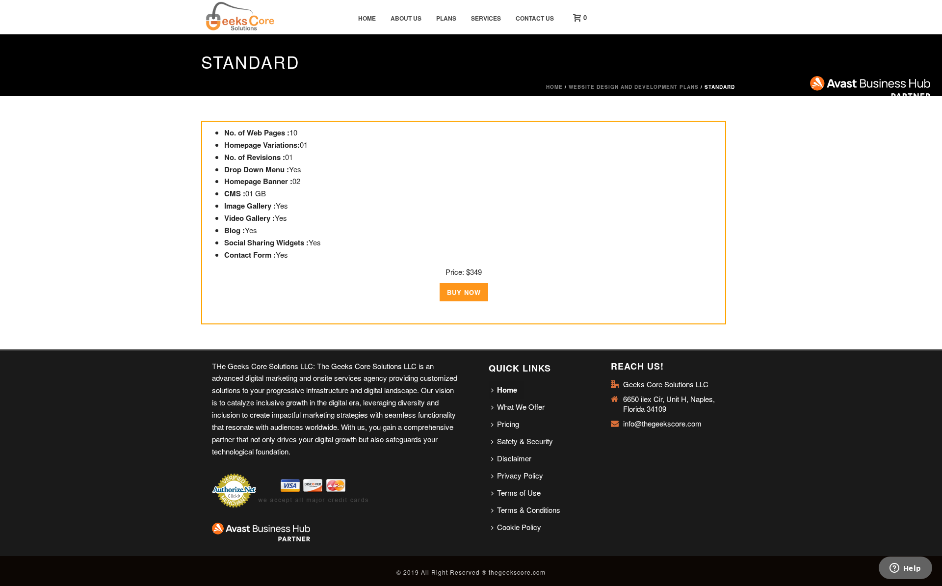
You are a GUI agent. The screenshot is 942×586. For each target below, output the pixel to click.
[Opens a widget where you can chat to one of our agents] (905, 569)
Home (367, 18)
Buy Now (464, 292)
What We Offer (521, 406)
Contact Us (535, 18)
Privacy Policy (520, 475)
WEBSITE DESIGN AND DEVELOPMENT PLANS (634, 86)
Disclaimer (514, 458)
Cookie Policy (519, 527)
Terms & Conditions (528, 510)
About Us (406, 18)
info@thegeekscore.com (662, 423)
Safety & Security (525, 441)
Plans (446, 18)
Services (486, 18)
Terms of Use (519, 492)
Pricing (508, 424)
